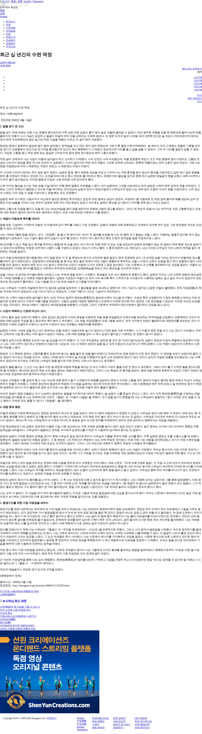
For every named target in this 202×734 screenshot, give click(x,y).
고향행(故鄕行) (8, 594)
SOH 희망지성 (142, 727)
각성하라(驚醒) (8, 619)
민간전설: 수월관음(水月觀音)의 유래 (19, 591)
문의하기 (51, 718)
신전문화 (10, 28)
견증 (8, 34)
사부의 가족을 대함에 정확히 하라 (17, 628)
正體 (19, 1)
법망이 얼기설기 (121, 724)
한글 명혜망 (98, 721)
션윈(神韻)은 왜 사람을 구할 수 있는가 (20, 607)
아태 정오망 (119, 721)
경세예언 (10, 40)
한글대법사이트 (100, 718)
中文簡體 (81, 721)
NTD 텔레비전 (142, 724)
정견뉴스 (10, 21)
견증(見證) (5, 65)
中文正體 (81, 724)
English (27, 1)
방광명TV (118, 727)
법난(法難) (5, 622)
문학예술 (10, 31)
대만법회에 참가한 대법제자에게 (17, 625)
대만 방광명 (141, 718)
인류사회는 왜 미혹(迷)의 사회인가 (18, 616)
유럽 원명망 (98, 727)
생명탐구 (10, 43)
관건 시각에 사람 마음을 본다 (15, 610)
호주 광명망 (119, 718)
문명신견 (10, 37)
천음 (8, 25)
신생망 (95, 724)
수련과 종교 (6, 613)
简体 (13, 1)
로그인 (5, 1)
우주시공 (10, 46)
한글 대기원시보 (143, 721)
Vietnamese (38, 1)
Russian (80, 727)
